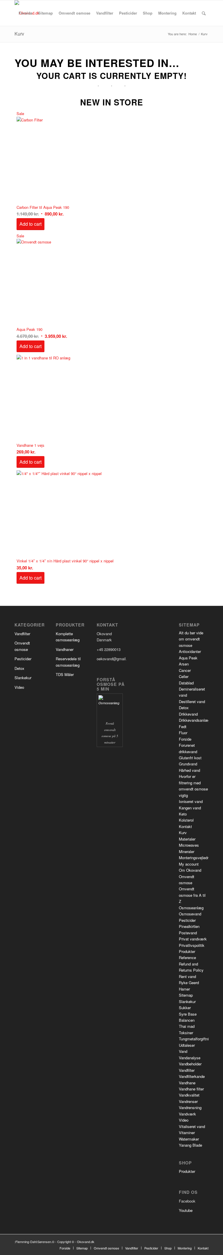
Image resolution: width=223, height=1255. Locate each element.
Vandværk (187, 1114)
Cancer (185, 670)
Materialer (187, 839)
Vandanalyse (189, 1057)
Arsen (184, 664)
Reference (187, 957)
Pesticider (23, 658)
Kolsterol (186, 820)
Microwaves (189, 845)
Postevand (188, 932)
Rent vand (187, 976)
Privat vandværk (193, 939)
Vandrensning (190, 1107)
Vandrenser (188, 1101)
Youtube (186, 1210)
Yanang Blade (190, 1145)
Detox (19, 668)
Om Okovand (190, 870)
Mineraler (186, 851)
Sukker (185, 1007)
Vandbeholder (190, 1064)
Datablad (186, 683)
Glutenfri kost (190, 757)
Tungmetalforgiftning (196, 1039)
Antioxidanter (190, 651)
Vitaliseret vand (192, 1126)
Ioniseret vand (191, 801)
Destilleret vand (192, 701)
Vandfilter (22, 633)
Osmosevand (190, 914)
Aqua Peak (188, 658)
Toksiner (186, 1032)
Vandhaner (64, 649)
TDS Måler (65, 674)
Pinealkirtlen (189, 926)
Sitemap (186, 995)
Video (19, 687)
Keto (183, 814)
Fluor (183, 732)
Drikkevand (188, 714)
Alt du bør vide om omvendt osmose (191, 639)
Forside (185, 739)
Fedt (182, 726)
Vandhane (187, 1082)
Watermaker (189, 1139)
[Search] (203, 13)
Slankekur (23, 677)
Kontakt (185, 826)
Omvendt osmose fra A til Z (192, 895)
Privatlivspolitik (191, 945)
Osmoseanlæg (191, 907)
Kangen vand (190, 808)
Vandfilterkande (192, 1076)
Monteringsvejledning (196, 857)
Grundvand (188, 764)
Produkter (187, 951)
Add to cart (30, 223)
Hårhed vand (189, 770)
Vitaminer (187, 1132)
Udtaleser (187, 1045)
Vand (183, 1051)
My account (189, 864)
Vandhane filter (191, 1089)
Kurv (19, 33)
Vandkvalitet (189, 1095)
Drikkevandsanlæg (194, 720)
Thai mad (187, 1026)
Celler (183, 676)
